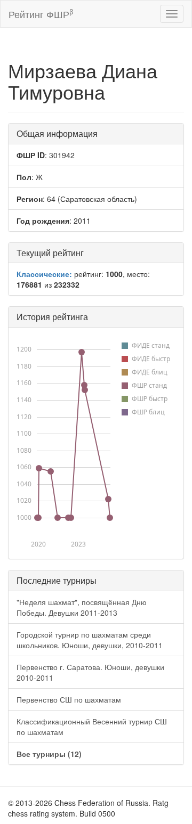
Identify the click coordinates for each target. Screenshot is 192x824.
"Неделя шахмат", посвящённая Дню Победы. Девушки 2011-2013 (82, 607)
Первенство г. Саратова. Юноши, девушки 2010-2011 (90, 672)
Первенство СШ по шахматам (69, 699)
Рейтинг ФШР (41, 13)
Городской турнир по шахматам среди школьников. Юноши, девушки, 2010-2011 (90, 639)
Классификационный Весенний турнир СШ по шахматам (92, 726)
